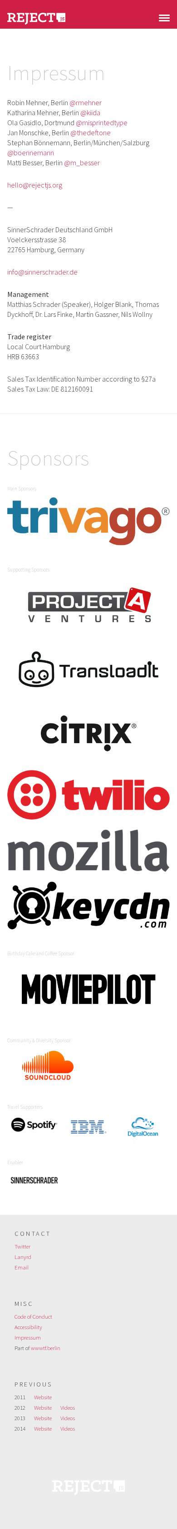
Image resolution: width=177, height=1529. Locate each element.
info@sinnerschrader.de (42, 271)
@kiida (90, 112)
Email (22, 1267)
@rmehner (85, 102)
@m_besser (82, 162)
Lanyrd (23, 1256)
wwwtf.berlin (45, 1347)
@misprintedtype (102, 122)
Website (43, 1397)
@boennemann (30, 152)
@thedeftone (90, 132)
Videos (67, 1407)
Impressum (28, 1337)
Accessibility (28, 1326)
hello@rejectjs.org (34, 184)
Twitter (22, 1246)
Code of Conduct (33, 1316)
